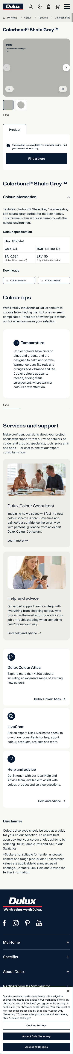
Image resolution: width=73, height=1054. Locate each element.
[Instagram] (16, 923)
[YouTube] (39, 923)
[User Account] (48, 6)
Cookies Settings (36, 1025)
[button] (19, 280)
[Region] (39, 6)
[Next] (66, 67)
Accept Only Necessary (36, 1036)
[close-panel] (67, 6)
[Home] (5, 17)
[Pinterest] (27, 923)
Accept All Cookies (36, 1046)
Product (14, 129)
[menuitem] (11, 942)
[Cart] (58, 6)
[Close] (68, 991)
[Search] (30, 6)
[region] (36, 1020)
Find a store (36, 158)
